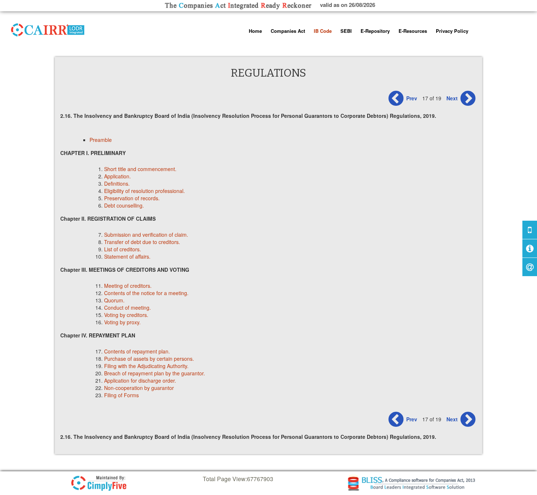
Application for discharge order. (140, 380)
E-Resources (413, 30)
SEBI (346, 30)
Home (255, 30)
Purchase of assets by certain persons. (149, 358)
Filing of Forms (121, 395)
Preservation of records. (132, 198)
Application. (117, 176)
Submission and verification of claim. (146, 234)
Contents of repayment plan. (137, 351)
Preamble (101, 139)
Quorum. (114, 300)
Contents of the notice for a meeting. (146, 293)
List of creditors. (122, 249)
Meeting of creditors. (128, 285)
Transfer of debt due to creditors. (142, 241)
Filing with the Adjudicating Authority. (146, 366)
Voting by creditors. (126, 314)
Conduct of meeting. (127, 307)
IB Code (323, 30)
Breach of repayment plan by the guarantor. (154, 373)
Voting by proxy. (123, 322)
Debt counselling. (124, 205)
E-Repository (375, 30)
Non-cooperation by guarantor (139, 387)
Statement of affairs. (127, 256)
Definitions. (117, 183)
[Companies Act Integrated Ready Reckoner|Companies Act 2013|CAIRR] (48, 28)
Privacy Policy (452, 30)
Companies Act (288, 30)
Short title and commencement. (140, 169)
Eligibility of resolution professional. (144, 190)
